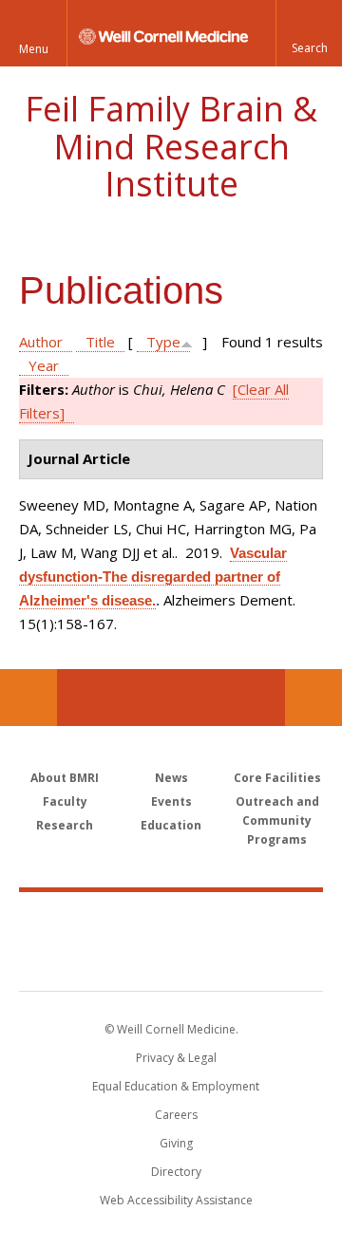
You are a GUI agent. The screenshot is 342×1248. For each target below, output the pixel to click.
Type (163, 341)
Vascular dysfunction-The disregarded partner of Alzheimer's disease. (153, 576)
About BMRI (64, 778)
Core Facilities (277, 778)
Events (171, 801)
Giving (176, 1143)
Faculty (65, 801)
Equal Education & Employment (175, 1086)
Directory (176, 1172)
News (171, 778)
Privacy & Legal (176, 1058)
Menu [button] (33, 49)
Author (41, 341)
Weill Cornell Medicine (171, 920)
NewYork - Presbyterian (171, 960)
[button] (309, 33)
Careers (176, 1115)
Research (64, 825)
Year (43, 365)
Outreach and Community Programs (277, 820)
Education (171, 825)
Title (100, 341)
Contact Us (313, 697)
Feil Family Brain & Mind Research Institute (171, 146)
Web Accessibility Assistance (176, 1200)
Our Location (28, 697)
